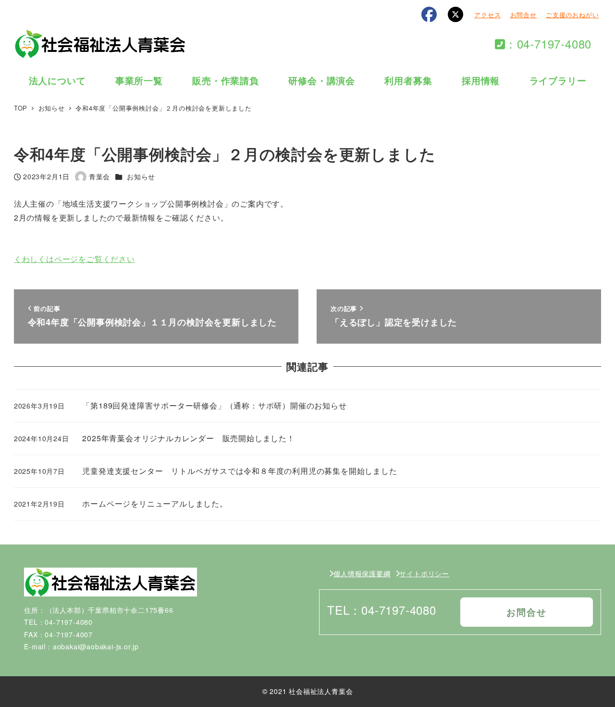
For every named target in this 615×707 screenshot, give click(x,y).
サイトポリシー (424, 573)
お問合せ (523, 14)
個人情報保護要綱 (361, 573)
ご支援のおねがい (572, 14)
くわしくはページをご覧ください (74, 258)
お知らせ (141, 176)
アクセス (487, 14)
